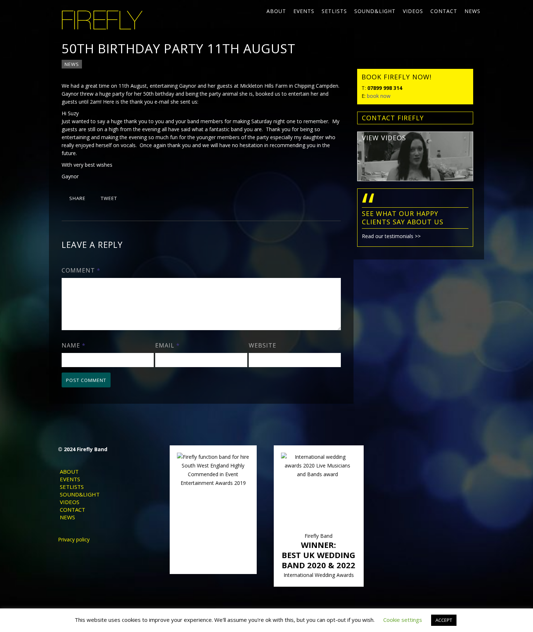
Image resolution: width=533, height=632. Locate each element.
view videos (384, 137)
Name (74, 345)
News (472, 11)
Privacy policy (74, 539)
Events (303, 11)
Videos (413, 11)
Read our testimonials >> (391, 236)
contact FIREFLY (393, 117)
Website (262, 345)
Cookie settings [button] (402, 619)
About (276, 11)
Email (167, 345)
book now (379, 95)
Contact (443, 11)
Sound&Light (375, 11)
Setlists (334, 11)
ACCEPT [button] (443, 620)
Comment (81, 270)
